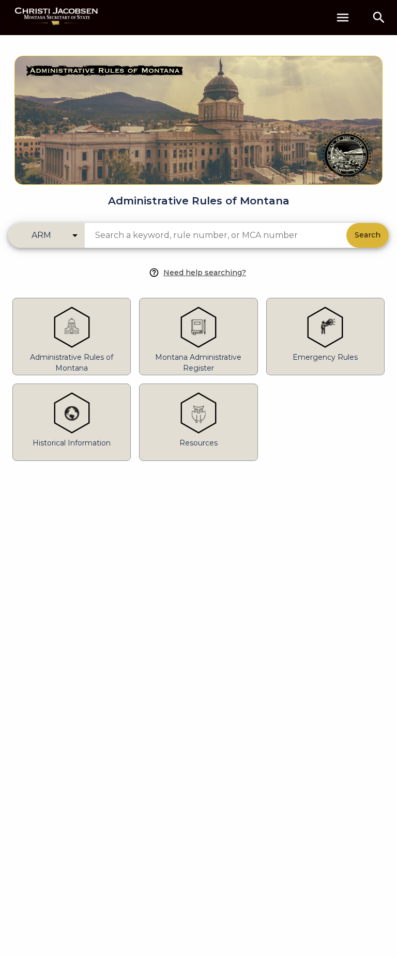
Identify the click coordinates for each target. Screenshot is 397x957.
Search (367, 235)
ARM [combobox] (41, 235)
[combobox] (215, 235)
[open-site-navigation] (343, 17)
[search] (379, 17)
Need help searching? (204, 272)
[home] (56, 17)
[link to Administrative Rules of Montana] (198, 114)
